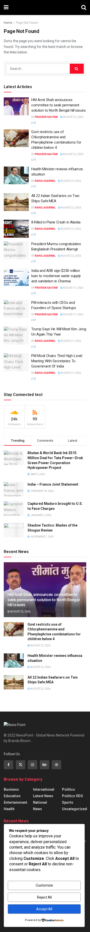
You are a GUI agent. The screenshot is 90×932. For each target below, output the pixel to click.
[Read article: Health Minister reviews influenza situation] (16, 176)
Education (12, 796)
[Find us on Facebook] (8, 764)
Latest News (43, 796)
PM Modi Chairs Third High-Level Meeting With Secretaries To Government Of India (56, 361)
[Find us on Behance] (44, 764)
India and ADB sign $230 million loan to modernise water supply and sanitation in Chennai (56, 275)
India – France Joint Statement (53, 484)
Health (9, 809)
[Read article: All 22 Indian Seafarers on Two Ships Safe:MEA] (16, 202)
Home (8, 22)
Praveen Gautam (46, 117)
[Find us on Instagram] (32, 764)
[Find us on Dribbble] (56, 764)
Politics (68, 789)
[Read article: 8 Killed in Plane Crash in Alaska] (16, 229)
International (43, 789)
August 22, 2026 (72, 117)
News (37, 809)
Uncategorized (74, 809)
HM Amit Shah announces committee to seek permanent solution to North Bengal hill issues (58, 105)
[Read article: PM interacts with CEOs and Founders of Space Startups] (16, 309)
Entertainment (15, 802)
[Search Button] (83, 7)
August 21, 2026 (72, 287)
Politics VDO (72, 796)
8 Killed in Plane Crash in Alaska (55, 222)
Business (11, 789)
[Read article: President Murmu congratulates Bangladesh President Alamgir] (16, 250)
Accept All (44, 909)
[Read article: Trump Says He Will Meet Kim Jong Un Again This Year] (16, 336)
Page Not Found (27, 22)
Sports (67, 802)
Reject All (44, 897)
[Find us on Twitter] (20, 764)
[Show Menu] (6, 7)
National (40, 802)
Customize (44, 885)
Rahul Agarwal (45, 181)
